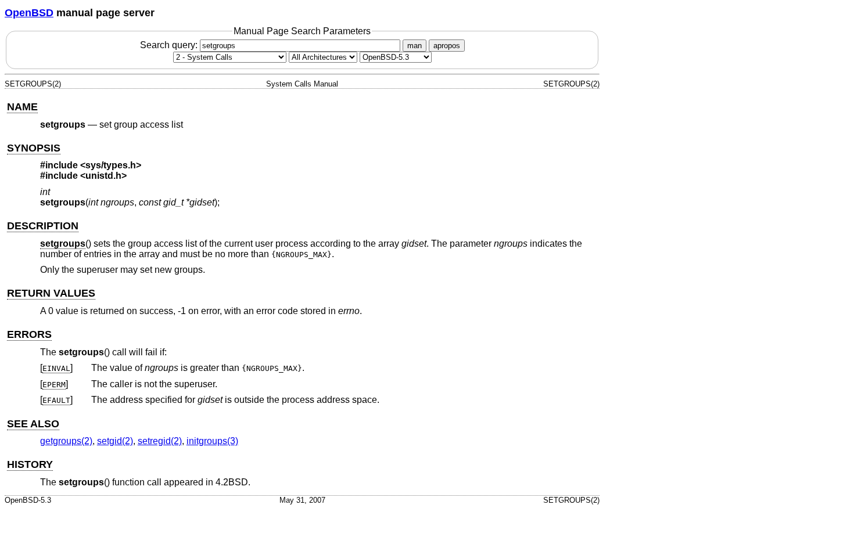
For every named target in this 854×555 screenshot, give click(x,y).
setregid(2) (160, 441)
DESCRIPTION (42, 226)
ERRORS (29, 334)
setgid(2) (115, 441)
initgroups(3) (212, 441)
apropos (446, 45)
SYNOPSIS (33, 148)
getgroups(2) (66, 441)
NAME (22, 107)
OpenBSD (29, 13)
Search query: (170, 45)
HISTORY (30, 464)
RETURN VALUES (51, 293)
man (414, 45)
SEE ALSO (33, 424)
